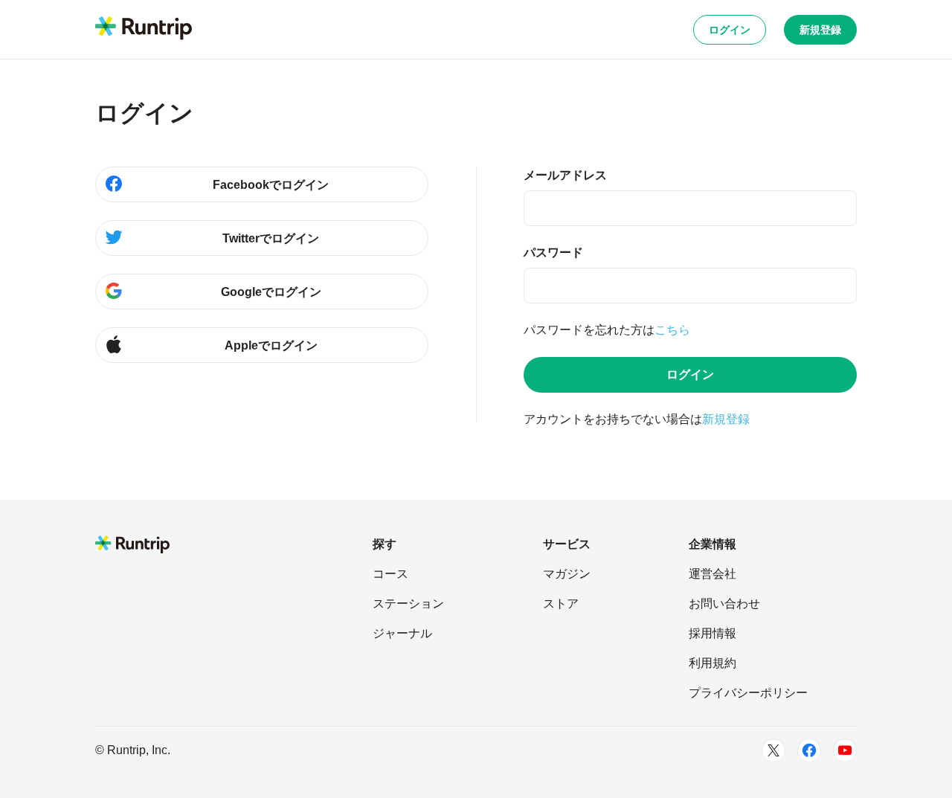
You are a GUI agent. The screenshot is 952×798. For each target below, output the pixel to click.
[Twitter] (773, 750)
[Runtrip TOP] (143, 29)
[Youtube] (845, 750)
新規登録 (820, 30)
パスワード (553, 252)
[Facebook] (809, 750)
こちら (672, 330)
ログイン (729, 30)
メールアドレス (565, 175)
